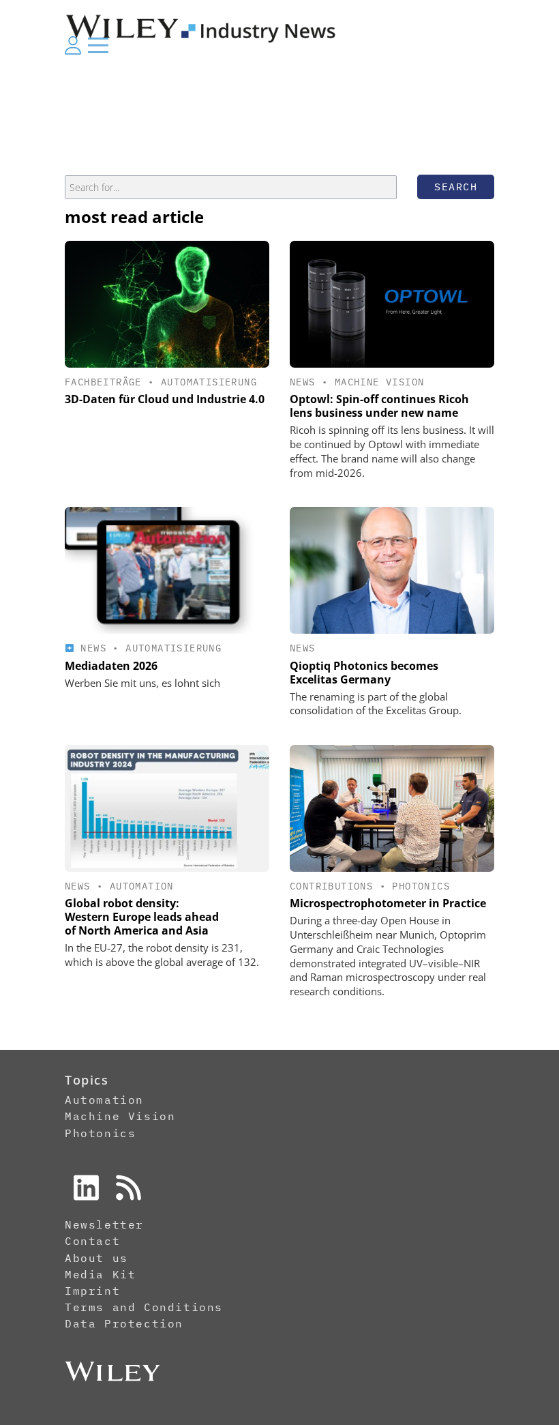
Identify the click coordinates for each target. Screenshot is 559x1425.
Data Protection (124, 1323)
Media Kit (100, 1274)
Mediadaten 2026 (111, 665)
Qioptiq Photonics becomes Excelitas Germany (364, 672)
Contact (92, 1241)
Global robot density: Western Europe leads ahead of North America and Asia (142, 917)
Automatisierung (209, 382)
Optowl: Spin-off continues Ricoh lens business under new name (379, 406)
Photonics (421, 886)
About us (96, 1258)
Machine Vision (380, 382)
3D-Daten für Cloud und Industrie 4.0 (165, 399)
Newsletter (104, 1224)
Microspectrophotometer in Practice (388, 903)
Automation (142, 886)
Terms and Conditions (144, 1307)
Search (455, 186)
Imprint (92, 1290)
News (303, 382)
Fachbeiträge (103, 382)
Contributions (331, 886)
